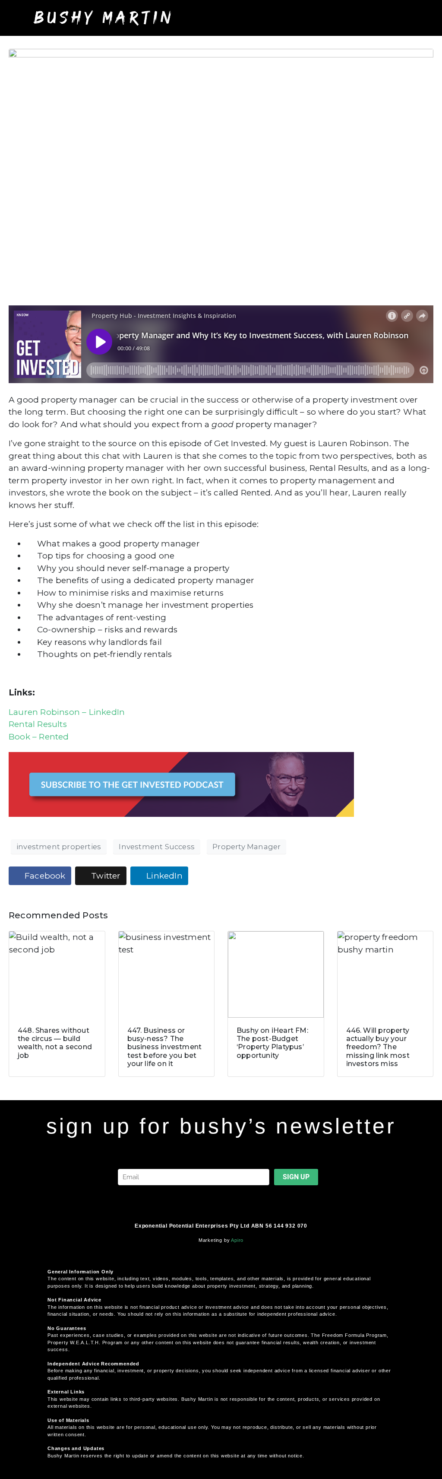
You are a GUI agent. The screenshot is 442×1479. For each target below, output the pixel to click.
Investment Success (157, 846)
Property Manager (246, 846)
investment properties (58, 846)
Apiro (237, 1240)
